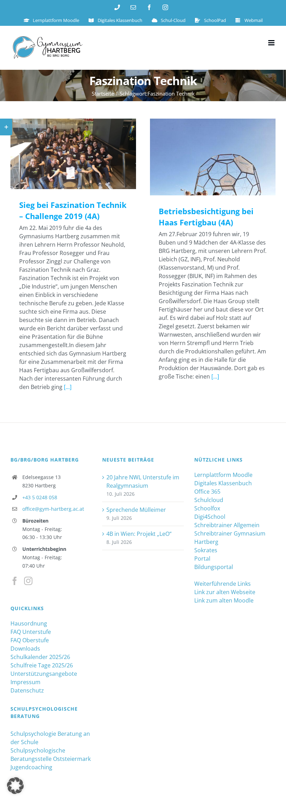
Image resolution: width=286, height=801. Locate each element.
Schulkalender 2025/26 (40, 657)
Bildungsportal (213, 567)
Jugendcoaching (31, 767)
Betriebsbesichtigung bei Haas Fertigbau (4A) (203, 157)
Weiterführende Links (222, 583)
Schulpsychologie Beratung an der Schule (50, 738)
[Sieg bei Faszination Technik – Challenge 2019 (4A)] (73, 154)
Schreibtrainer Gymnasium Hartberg (229, 538)
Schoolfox (207, 508)
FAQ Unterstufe (30, 632)
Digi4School (209, 517)
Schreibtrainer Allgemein (226, 525)
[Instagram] (28, 581)
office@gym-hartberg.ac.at (53, 509)
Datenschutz (27, 690)
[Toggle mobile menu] (272, 42)
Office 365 (207, 491)
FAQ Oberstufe (29, 640)
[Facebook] (14, 581)
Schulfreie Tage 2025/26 (41, 665)
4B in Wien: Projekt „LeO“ (139, 534)
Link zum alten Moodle (224, 600)
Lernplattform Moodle (223, 475)
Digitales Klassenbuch (223, 483)
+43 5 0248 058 (39, 497)
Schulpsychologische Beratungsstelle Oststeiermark (50, 755)
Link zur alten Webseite (224, 592)
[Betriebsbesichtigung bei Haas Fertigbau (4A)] (213, 157)
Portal (202, 558)
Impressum (25, 682)
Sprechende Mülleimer (136, 510)
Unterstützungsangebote (43, 674)
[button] (15, 785)
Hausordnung (28, 623)
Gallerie (83, 154)
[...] (68, 387)
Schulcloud (208, 500)
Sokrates (205, 550)
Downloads (25, 648)
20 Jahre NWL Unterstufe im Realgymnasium (142, 481)
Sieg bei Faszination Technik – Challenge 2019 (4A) (63, 154)
